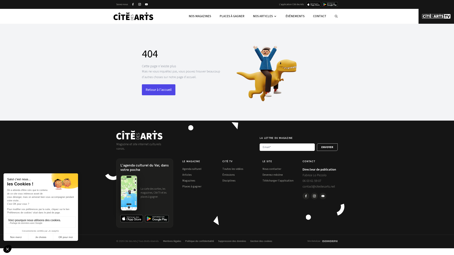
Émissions (228, 175)
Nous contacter (271, 169)
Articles (187, 175)
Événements (295, 16)
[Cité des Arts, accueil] (139, 135)
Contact (319, 16)
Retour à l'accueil (159, 89)
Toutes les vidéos (232, 169)
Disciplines (229, 181)
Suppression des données (232, 241)
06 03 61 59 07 (312, 181)
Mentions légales (172, 241)
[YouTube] (146, 4)
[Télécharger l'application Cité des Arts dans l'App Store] (313, 4)
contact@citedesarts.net (319, 186)
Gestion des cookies (261, 241)
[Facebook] (132, 4)
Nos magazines (200, 16)
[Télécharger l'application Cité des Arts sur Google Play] (330, 4)
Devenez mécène (272, 175)
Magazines (188, 181)
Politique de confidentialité (199, 241)
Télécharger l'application (278, 181)
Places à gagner (232, 16)
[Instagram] (139, 4)
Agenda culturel (191, 169)
